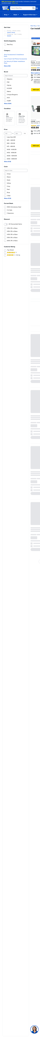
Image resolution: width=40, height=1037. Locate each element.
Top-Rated (10, 250)
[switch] (6, 224)
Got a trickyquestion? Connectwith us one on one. (21, 1029)
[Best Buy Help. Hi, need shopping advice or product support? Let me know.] (34, 1029)
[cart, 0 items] (37, 8)
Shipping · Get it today (14, 34)
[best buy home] (5, 8)
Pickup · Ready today (13, 31)
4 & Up (18, 255)
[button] (6, 14)
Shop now (15, 3)
